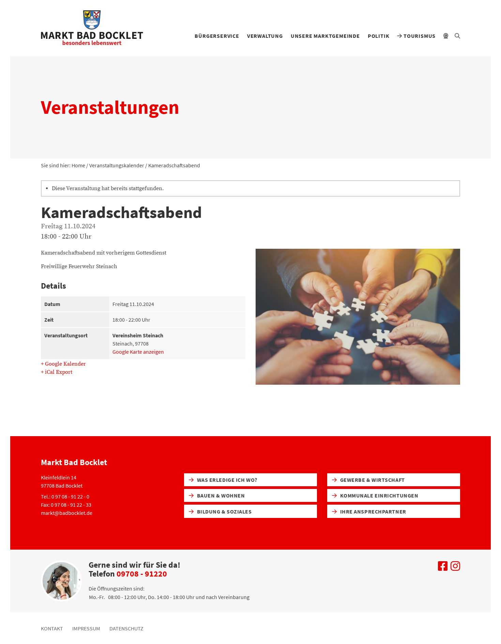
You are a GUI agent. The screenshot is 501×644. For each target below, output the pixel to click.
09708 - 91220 (142, 573)
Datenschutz (126, 628)
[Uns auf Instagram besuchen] (455, 568)
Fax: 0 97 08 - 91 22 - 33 (66, 504)
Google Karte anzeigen (138, 351)
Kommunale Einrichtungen (378, 495)
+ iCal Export (56, 372)
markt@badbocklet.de (66, 512)
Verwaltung (265, 35)
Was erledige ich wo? (226, 479)
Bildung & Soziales (224, 511)
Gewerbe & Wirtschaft (372, 479)
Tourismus (419, 35)
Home (78, 165)
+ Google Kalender (63, 364)
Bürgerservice (217, 35)
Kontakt (52, 628)
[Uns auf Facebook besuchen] (442, 568)
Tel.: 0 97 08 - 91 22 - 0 (65, 496)
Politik (379, 35)
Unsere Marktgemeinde (325, 35)
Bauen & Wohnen (220, 495)
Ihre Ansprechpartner (372, 511)
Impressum (86, 628)
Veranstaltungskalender (116, 165)
